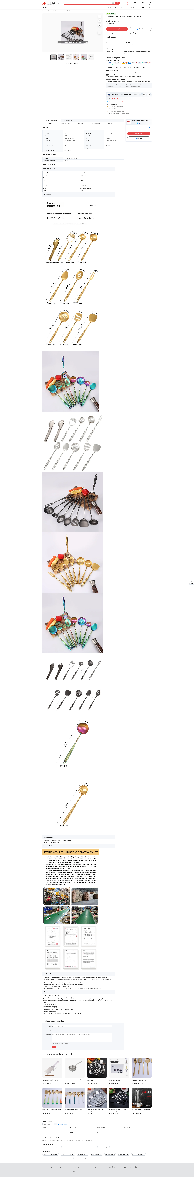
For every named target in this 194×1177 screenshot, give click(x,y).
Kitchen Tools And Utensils (138, 1154)
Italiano (89, 1167)
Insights (135, 1166)
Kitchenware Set (72, 10)
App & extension (133, 7)
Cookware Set (47, 1147)
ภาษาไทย (122, 1167)
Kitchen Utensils (73, 1127)
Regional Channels (115, 1166)
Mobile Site (130, 1166)
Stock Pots (65, 1147)
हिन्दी (117, 1167)
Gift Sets (99, 1130)
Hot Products (60, 1166)
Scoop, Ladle (56, 1147)
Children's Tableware (47, 1130)
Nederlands (100, 1167)
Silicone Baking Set (104, 1147)
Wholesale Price (99, 1166)
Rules (150, 7)
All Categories (47, 7)
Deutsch (94, 1167)
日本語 (113, 1167)
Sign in (150, 4)
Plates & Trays (127, 1127)
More (43, 1160)
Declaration (112, 1171)
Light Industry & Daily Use (52, 10)
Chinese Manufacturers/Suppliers (79, 1166)
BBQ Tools (72, 1132)
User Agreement (105, 1171)
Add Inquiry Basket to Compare (73, 63)
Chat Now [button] (141, 29)
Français (77, 1167)
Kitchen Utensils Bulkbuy (80, 1158)
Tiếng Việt (132, 1167)
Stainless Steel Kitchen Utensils (64, 1158)
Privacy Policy (119, 1171)
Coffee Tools (45, 1132)
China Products (67, 1166)
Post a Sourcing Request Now (84, 1047)
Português (72, 1167)
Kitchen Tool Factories (82, 1154)
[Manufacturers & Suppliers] (50, 3)
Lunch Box (126, 1130)
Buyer (116, 7)
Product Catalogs (64, 1124)
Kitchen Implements (63, 10)
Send (54, 1047)
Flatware (44, 1127)
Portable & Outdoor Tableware (77, 1130)
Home (43, 10)
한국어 (109, 1167)
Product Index (123, 1166)
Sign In (108, 113)
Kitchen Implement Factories (67, 1154)
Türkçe (126, 1167)
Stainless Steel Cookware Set (89, 1147)
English (61, 1167)
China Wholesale (90, 1166)
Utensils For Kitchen (110, 1154)
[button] (119, 123)
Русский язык (83, 1167)
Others (98, 1132)
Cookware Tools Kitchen (123, 1154)
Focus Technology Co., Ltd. (87, 1171)
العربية (105, 1167)
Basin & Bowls (100, 1127)
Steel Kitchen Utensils (49, 1158)
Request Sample (133, 33)
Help (124, 7)
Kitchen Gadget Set (75, 1147)
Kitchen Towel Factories (96, 1154)
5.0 (133, 123)
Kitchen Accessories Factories (51, 1154)
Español (66, 1167)
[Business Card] (149, 127)
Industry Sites (107, 1166)
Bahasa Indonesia (139, 1167)
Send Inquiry (117, 29)
